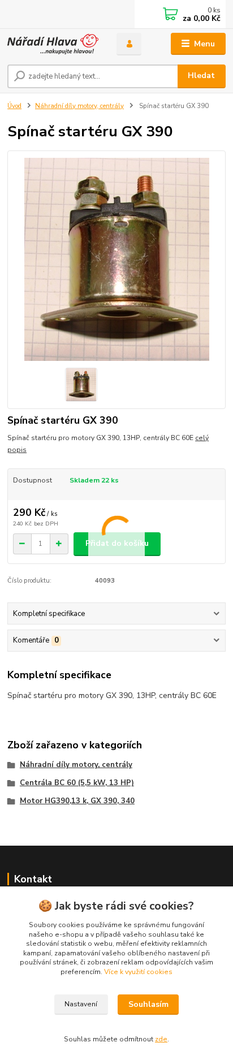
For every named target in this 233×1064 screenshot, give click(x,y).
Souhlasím (148, 1004)
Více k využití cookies (138, 971)
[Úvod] (52, 44)
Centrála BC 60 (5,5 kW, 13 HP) (77, 783)
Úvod (14, 106)
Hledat (201, 75)
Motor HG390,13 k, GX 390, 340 (77, 801)
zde (161, 1039)
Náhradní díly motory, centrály (79, 106)
